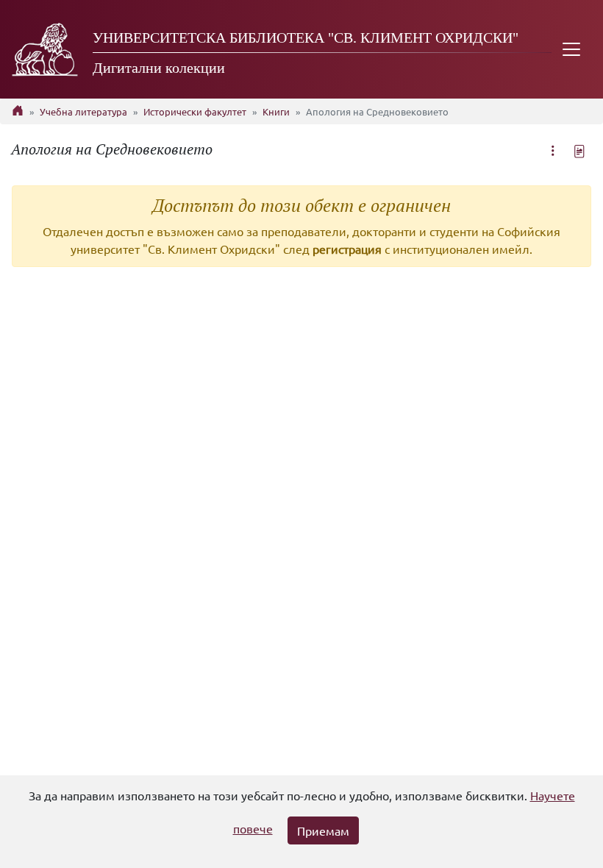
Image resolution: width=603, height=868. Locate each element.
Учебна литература (83, 111)
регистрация (347, 248)
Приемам (323, 830)
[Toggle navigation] (571, 49)
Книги (276, 111)
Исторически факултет (194, 111)
